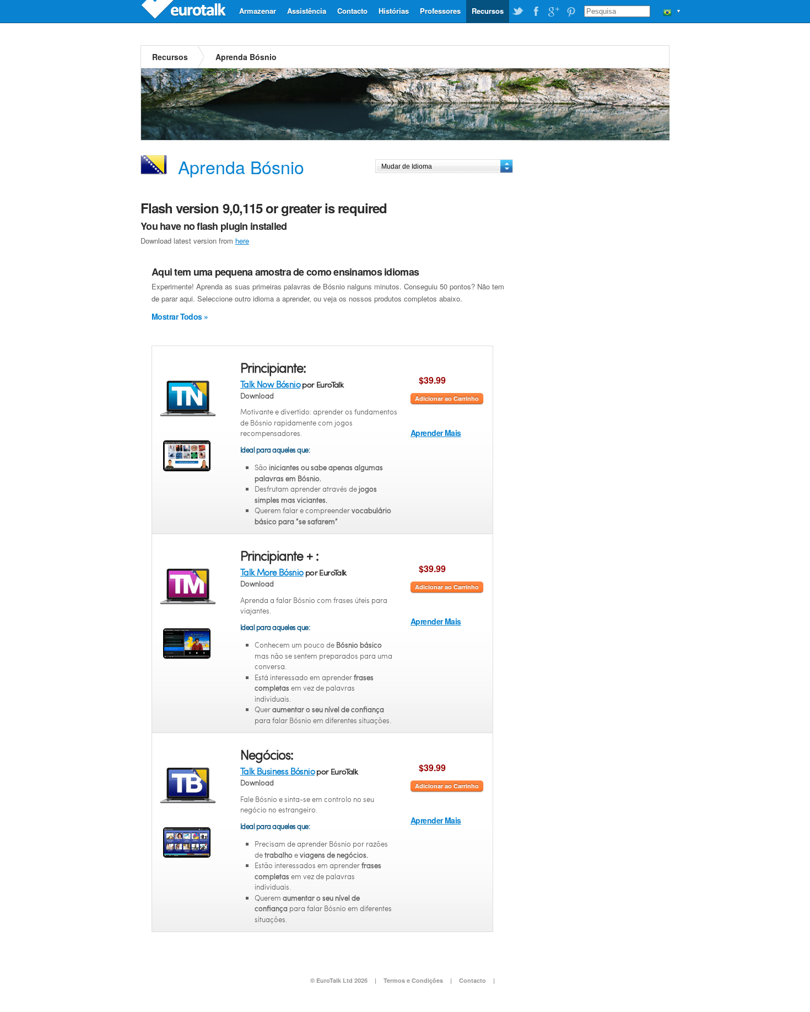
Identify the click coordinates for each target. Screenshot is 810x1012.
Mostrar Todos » (180, 316)
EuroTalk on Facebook (535, 11)
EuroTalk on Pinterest (571, 11)
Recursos (488, 11)
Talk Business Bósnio (277, 771)
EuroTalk (185, 11)
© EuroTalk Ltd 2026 (339, 980)
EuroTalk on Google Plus (553, 11)
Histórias (394, 11)
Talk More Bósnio (271, 572)
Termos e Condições (413, 980)
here (242, 240)
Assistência (306, 11)
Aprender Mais (436, 432)
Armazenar (257, 11)
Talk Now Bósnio (270, 384)
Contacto (352, 11)
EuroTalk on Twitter (518, 11)
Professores (440, 11)
